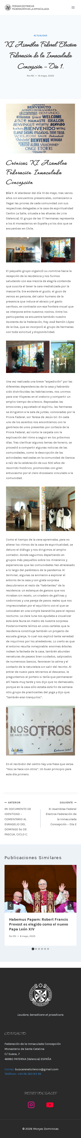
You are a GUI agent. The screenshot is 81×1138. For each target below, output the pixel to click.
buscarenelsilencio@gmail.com (36, 1069)
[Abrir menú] (73, 7)
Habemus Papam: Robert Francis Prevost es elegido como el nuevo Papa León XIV (38, 924)
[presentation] (40, 889)
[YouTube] (50, 1105)
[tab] (33, 949)
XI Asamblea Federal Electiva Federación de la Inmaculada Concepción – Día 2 (61, 813)
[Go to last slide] (11, 905)
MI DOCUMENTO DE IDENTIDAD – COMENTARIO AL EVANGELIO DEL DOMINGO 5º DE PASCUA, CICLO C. (18, 818)
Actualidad (40, 35)
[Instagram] (31, 1105)
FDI (32, 75)
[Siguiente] (70, 905)
